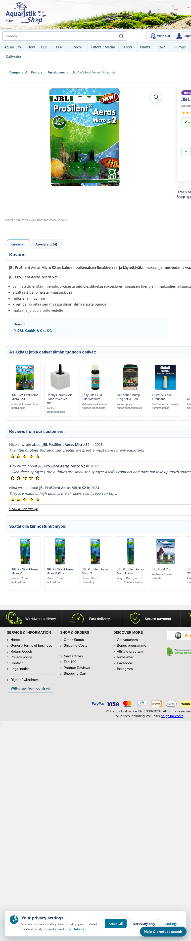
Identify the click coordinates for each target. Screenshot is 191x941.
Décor (77, 47)
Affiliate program (130, 651)
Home (15, 640)
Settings (171, 923)
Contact (16, 663)
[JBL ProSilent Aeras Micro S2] (85, 137)
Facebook (125, 663)
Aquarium (12, 47)
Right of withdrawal (25, 680)
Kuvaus (16, 244)
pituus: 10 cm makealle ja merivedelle (90, 580)
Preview (25, 388)
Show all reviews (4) (23, 509)
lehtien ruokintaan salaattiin (162, 576)
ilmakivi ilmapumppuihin (56, 410)
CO (59, 47)
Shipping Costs (75, 645)
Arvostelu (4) (46, 244)
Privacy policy (21, 657)
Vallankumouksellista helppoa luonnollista (94, 406)
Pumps (180, 47)
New (31, 47)
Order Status (74, 640)
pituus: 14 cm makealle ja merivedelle (19, 580)
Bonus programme (131, 645)
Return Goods (21, 651)
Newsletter (125, 657)
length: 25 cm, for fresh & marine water (129, 580)
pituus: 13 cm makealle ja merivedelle (55, 580)
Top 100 (70, 662)
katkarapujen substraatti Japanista (129, 406)
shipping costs (172, 716)
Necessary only (144, 923)
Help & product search (163, 932)
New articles (73, 656)
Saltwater (14, 56)
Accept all (116, 923)
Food (128, 47)
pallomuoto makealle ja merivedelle (25, 406)
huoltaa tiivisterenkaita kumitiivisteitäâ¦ (165, 406)
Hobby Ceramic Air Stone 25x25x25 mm (59, 399)
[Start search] (121, 36)
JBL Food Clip (161, 569)
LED (44, 47)
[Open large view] (155, 96)
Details (78, 929)
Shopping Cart (75, 673)
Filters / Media (103, 47)
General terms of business (31, 645)
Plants (145, 47)
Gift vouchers (127, 640)
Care (161, 47)
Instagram (125, 669)
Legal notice (20, 669)
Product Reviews (77, 668)
